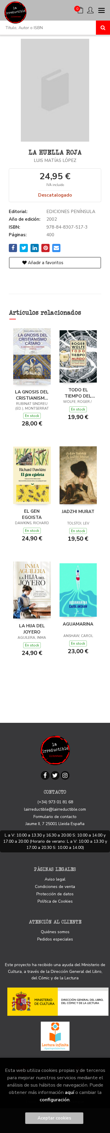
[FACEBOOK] (45, 775)
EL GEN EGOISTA (32, 514)
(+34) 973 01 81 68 (55, 802)
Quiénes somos (55, 932)
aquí (69, 1092)
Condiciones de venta (55, 886)
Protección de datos (55, 894)
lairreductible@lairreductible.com (55, 809)
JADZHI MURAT (78, 511)
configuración (55, 1099)
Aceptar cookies (54, 1118)
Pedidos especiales (55, 939)
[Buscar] (103, 28)
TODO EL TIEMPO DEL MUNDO (78, 393)
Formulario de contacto (55, 816)
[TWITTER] (55, 775)
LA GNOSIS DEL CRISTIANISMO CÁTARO (32, 395)
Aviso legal (55, 879)
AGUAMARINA (78, 624)
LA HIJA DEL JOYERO (32, 629)
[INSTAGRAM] (65, 775)
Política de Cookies (55, 901)
